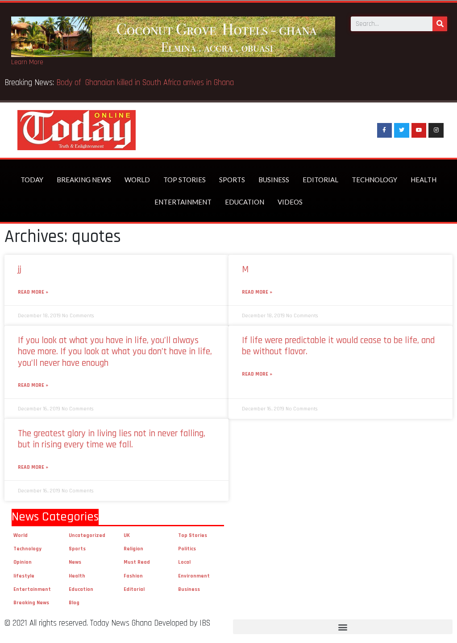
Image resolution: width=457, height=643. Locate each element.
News (75, 562)
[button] (343, 626)
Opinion (22, 562)
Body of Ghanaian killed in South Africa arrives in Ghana (146, 83)
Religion (133, 548)
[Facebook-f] (384, 130)
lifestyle (23, 576)
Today (32, 180)
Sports (232, 180)
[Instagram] (436, 130)
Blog (74, 602)
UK (127, 535)
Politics (187, 548)
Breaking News (84, 180)
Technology (374, 180)
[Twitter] (401, 130)
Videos (290, 202)
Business (273, 180)
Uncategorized (87, 535)
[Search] (439, 23)
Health (423, 180)
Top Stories (184, 180)
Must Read (137, 562)
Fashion (133, 576)
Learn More (27, 62)
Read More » (33, 292)
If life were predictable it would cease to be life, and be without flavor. (338, 345)
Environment (194, 576)
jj (19, 269)
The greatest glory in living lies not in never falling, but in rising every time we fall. (111, 439)
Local (184, 562)
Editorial (320, 180)
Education (244, 202)
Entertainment (183, 202)
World (137, 180)
